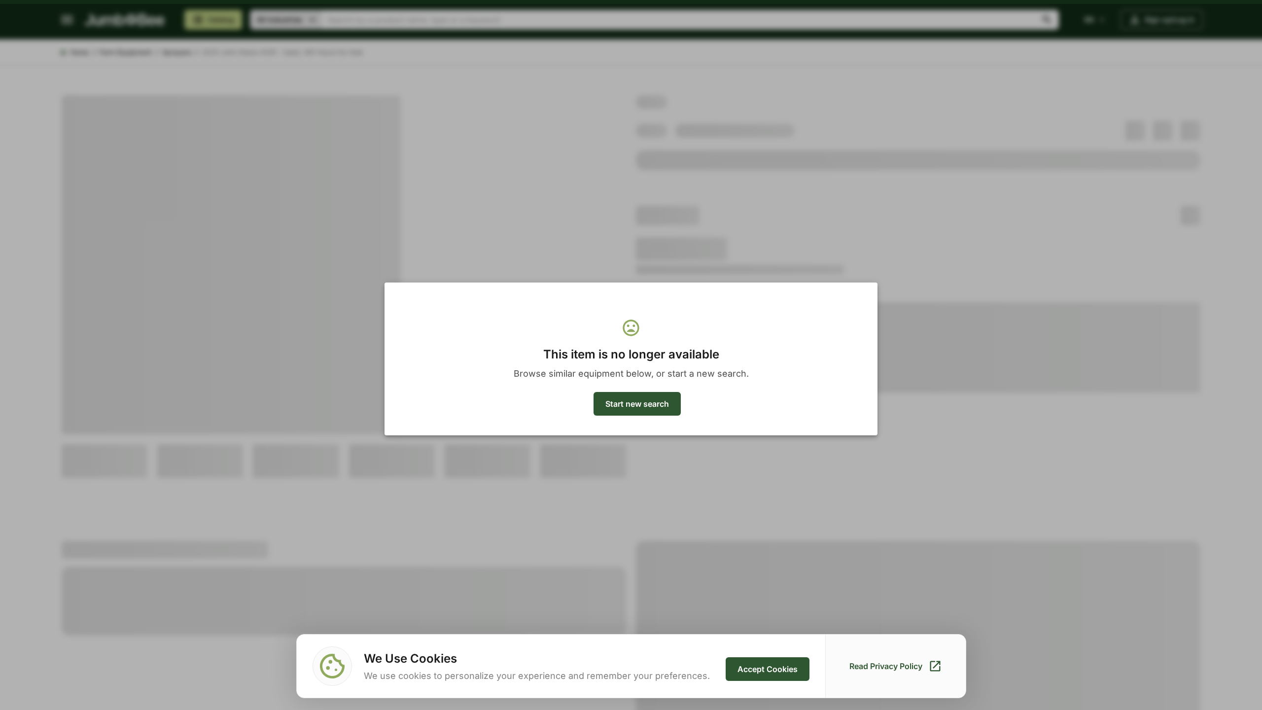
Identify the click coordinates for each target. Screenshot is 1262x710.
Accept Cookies (767, 669)
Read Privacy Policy (885, 666)
